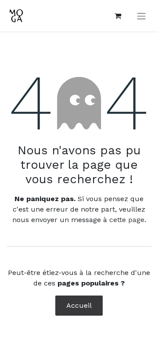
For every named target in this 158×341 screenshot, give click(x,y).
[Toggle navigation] (141, 16)
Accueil (79, 305)
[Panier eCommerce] (117, 16)
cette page (126, 220)
